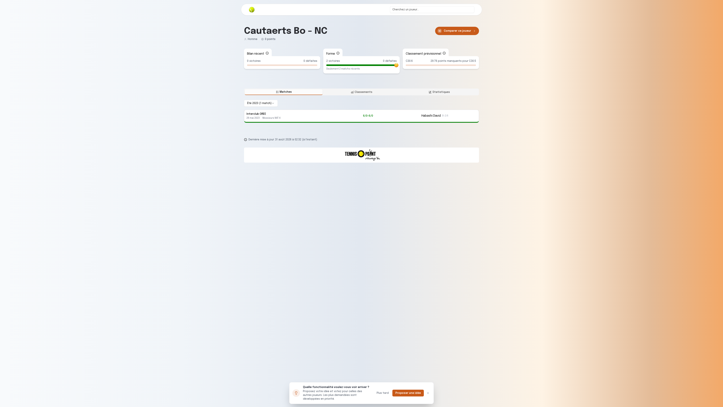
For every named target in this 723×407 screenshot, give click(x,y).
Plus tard (383, 393)
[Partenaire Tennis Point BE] (361, 155)
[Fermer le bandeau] (428, 393)
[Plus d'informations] (267, 53)
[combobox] (432, 9)
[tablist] (361, 92)
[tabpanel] (361, 111)
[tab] (284, 92)
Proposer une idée (408, 393)
